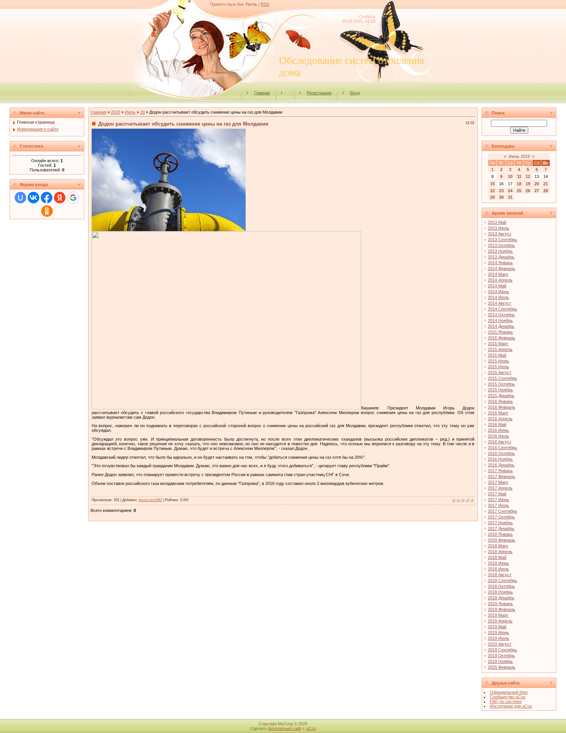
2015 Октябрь (501, 384)
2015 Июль (498, 366)
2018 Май (497, 557)
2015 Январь (500, 332)
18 (519, 183)
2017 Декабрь (501, 528)
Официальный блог (509, 692)
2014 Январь (500, 262)
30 (501, 197)
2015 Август (499, 372)
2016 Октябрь (501, 453)
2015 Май (497, 355)
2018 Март (498, 545)
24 (510, 190)
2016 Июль (498, 436)
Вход (355, 93)
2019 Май (497, 626)
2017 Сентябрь (502, 511)
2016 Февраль (501, 407)
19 (528, 183)
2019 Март (498, 615)
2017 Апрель (500, 488)
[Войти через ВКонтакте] (33, 197)
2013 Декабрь (501, 257)
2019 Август (499, 644)
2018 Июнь (498, 563)
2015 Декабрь (501, 395)
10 (510, 176)
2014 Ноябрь (500, 320)
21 (545, 183)
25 (519, 190)
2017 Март (498, 482)
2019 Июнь (498, 632)
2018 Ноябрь (500, 592)
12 (528, 176)
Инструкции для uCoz (511, 706)
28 (142, 112)
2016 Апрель (500, 418)
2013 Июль (498, 228)
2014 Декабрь (501, 326)
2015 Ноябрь (500, 389)
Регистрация (319, 93)
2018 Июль (498, 569)
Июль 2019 (519, 156)
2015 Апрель (500, 349)
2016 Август (499, 441)
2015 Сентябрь (502, 378)
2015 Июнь (498, 361)
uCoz (311, 728)
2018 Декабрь (501, 597)
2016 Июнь (498, 430)
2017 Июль (498, 505)
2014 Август (499, 303)
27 (536, 190)
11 (519, 176)
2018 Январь (500, 534)
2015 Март (498, 343)
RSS (265, 4)
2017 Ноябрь (500, 522)
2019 (115, 112)
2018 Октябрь (501, 586)
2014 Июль (498, 297)
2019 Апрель (500, 621)
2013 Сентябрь (502, 239)
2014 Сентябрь (502, 309)
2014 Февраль (501, 268)
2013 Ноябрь (500, 251)
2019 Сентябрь (502, 649)
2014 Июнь (498, 291)
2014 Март (498, 274)
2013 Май (497, 222)
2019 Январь (500, 603)
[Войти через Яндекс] (59, 197)
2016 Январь (500, 401)
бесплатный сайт (284, 728)
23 (501, 190)
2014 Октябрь (501, 314)
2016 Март (498, 413)
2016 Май (497, 424)
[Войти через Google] (73, 197)
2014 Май (497, 285)
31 (510, 197)
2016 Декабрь (501, 465)
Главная (262, 93)
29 (492, 197)
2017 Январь (500, 470)
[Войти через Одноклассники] (47, 211)
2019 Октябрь (501, 655)
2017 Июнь (498, 499)
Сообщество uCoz (508, 696)
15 (492, 183)
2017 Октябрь (501, 517)
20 (536, 183)
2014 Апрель (500, 280)
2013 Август (499, 233)
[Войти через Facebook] (46, 197)
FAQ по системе (506, 701)
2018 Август (499, 574)
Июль (130, 112)
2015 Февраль (501, 337)
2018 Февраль (501, 540)
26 (528, 190)
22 (492, 190)
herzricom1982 (150, 500)
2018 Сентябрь (502, 580)
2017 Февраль (501, 476)
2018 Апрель (500, 551)
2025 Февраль (501, 667)
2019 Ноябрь (500, 661)
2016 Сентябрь (502, 447)
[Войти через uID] (20, 197)
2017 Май (497, 493)
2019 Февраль (501, 609)
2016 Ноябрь (500, 459)
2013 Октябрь (501, 245)
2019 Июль (498, 638)
